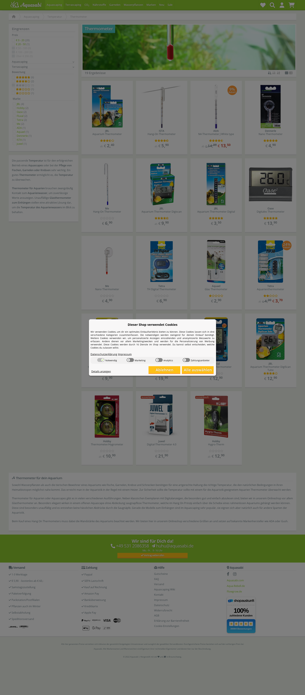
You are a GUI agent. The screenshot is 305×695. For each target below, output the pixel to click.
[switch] (101, 360)
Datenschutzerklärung (104, 354)
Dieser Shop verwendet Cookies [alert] (152, 324)
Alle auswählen (198, 369)
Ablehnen (164, 369)
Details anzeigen (101, 371)
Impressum (125, 354)
